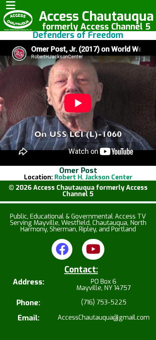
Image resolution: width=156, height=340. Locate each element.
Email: (29, 318)
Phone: (28, 303)
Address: (28, 282)
